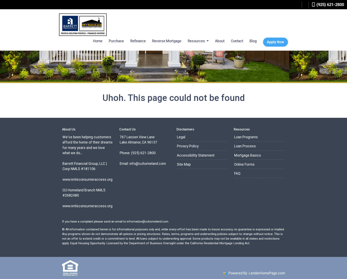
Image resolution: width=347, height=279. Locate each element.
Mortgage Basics (247, 155)
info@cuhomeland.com (148, 164)
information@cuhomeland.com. (148, 221)
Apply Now (275, 42)
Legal (181, 137)
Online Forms (244, 164)
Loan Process (245, 146)
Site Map (184, 164)
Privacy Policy (188, 146)
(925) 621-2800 (330, 4)
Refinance (138, 41)
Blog (253, 41)
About (220, 41)
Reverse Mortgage (166, 41)
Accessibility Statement (195, 155)
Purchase (116, 41)
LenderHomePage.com (267, 273)
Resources (197, 41)
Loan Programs (246, 137)
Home (97, 41)
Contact (237, 41)
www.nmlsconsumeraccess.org (87, 179)
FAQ (237, 173)
